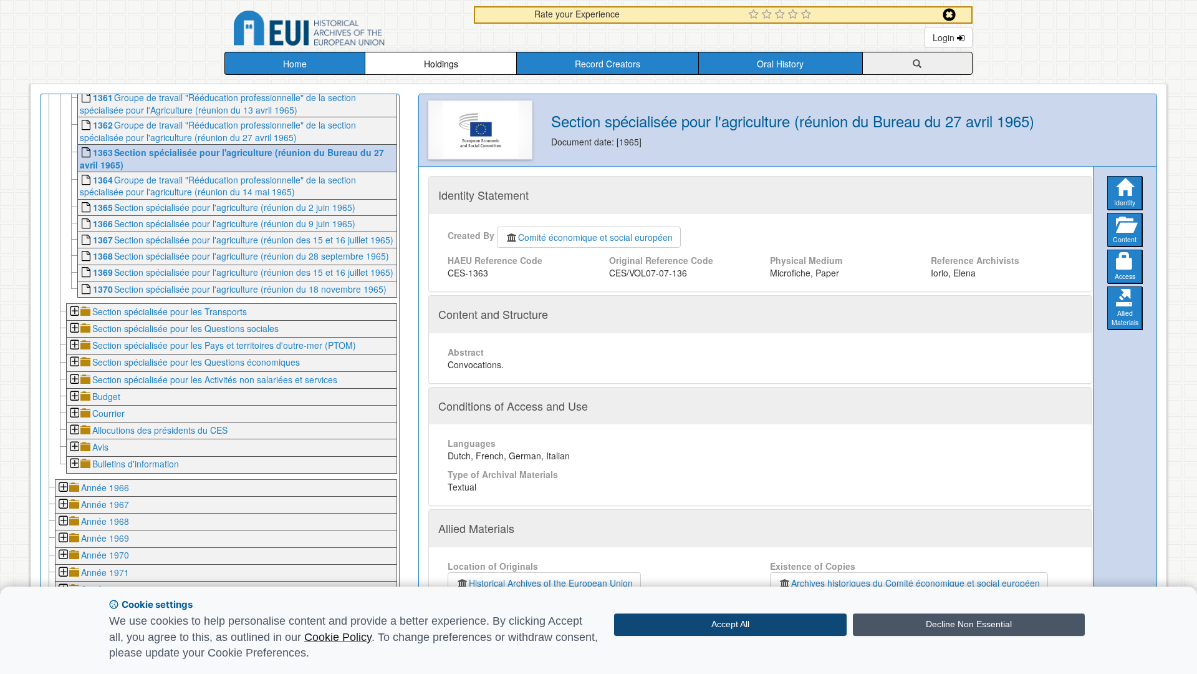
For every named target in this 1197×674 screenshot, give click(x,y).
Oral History (780, 63)
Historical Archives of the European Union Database (344, 30)
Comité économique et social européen (595, 237)
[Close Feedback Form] (949, 14)
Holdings (441, 63)
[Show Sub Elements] (74, 312)
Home (295, 63)
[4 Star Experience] (794, 14)
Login (945, 37)
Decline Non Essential (969, 624)
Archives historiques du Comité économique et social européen (915, 583)
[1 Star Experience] (755, 14)
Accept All (730, 624)
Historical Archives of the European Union (551, 583)
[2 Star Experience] (768, 14)
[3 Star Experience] (781, 14)
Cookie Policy (338, 637)
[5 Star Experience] (807, 14)
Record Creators (607, 63)
